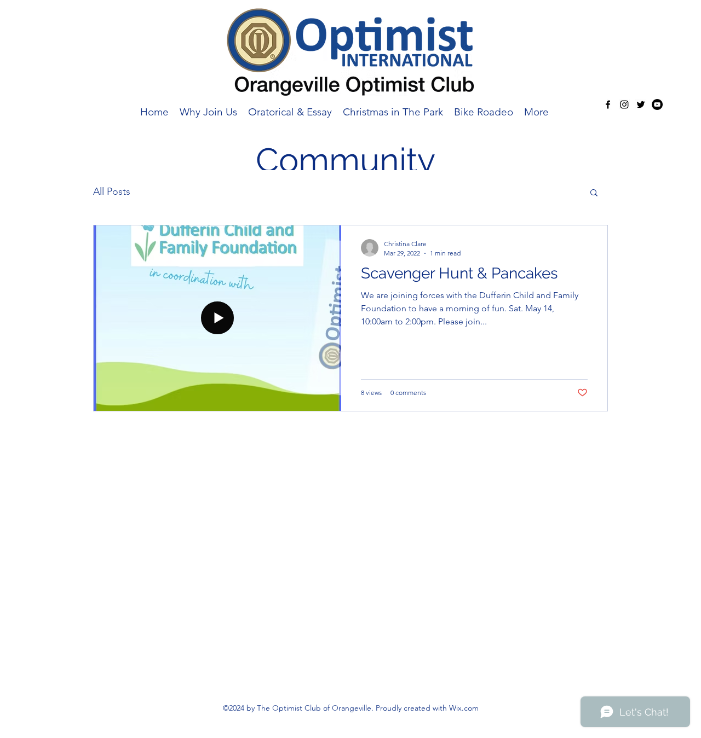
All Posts (111, 191)
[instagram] (624, 104)
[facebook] (607, 104)
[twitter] (640, 104)
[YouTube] (657, 104)
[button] (594, 193)
